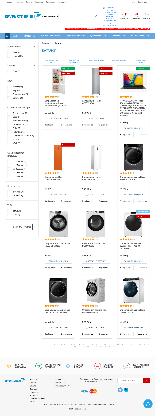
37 (114, 347)
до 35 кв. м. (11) (20, 169)
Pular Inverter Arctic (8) (23, 135)
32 (92, 347)
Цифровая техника (96, 60)
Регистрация (143, 2)
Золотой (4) (18, 98)
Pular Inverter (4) (20, 132)
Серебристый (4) (20, 94)
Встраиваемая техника (141, 61)
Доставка (39, 2)
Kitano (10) (18, 56)
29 (79, 347)
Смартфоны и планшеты (73, 61)
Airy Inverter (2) (20, 113)
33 (97, 347)
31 (88, 347)
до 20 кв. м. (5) (19, 161)
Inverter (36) (18, 191)
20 (122, 344)
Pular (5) (16, 128)
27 (70, 347)
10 (79, 344)
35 (105, 347)
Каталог (58, 379)
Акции (16, 35)
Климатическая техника (51, 61)
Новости (9, 2)
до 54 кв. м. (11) (20, 172)
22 (131, 344)
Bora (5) (16, 71)
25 (144, 344)
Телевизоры (29, 35)
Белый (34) (18, 86)
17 (109, 344)
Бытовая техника (118, 60)
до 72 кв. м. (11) (20, 176)
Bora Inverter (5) (20, 120)
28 (75, 347)
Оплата (29, 2)
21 (127, 344)
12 (87, 344)
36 (110, 347)
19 (118, 344)
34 (101, 347)
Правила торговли (37, 398)
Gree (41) (17, 52)
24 (140, 344)
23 (135, 344)
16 (105, 344)
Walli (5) (16, 143)
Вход (133, 2)
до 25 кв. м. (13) (20, 165)
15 (100, 344)
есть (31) (17, 210)
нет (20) (16, 214)
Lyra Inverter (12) (20, 124)
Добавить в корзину (58, 118)
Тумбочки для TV (62, 386)
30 (84, 347)
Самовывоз (50, 2)
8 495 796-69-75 (50, 16)
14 (96, 344)
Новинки (19, 2)
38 (118, 347)
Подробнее (58, 81)
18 (114, 344)
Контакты (62, 2)
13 (92, 344)
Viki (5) (16, 139)
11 (83, 344)
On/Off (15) (18, 195)
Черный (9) (18, 90)
